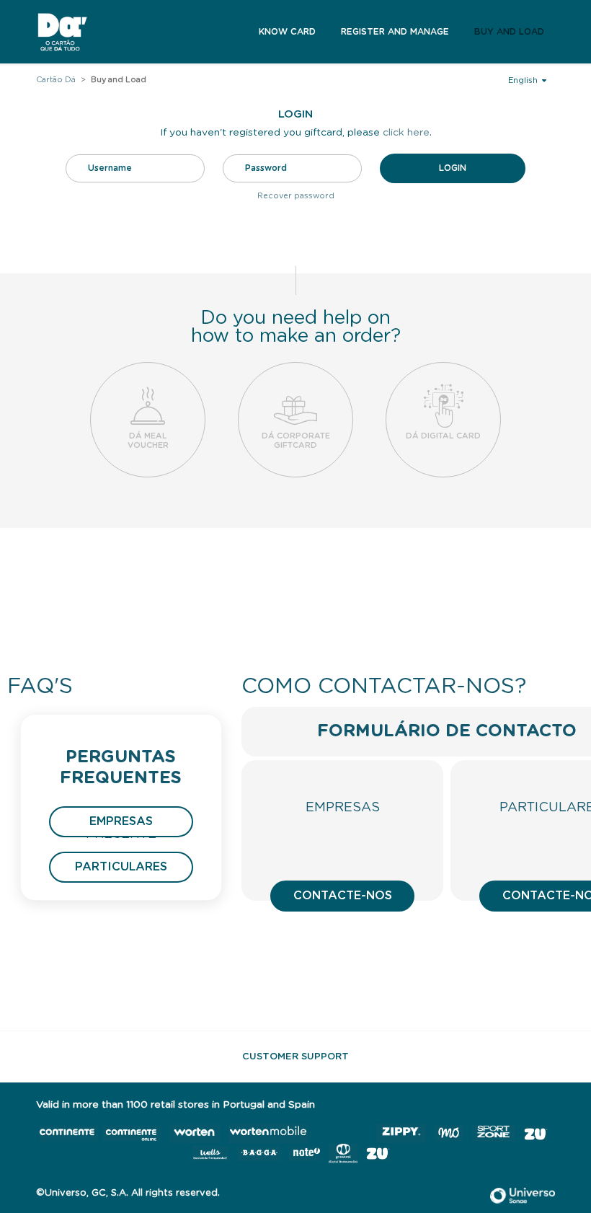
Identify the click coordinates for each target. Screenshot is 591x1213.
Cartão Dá (56, 80)
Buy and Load (509, 31)
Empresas (121, 821)
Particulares (121, 867)
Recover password (295, 196)
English (524, 80)
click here (406, 133)
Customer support (295, 1057)
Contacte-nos (342, 895)
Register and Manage (395, 31)
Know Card (287, 31)
